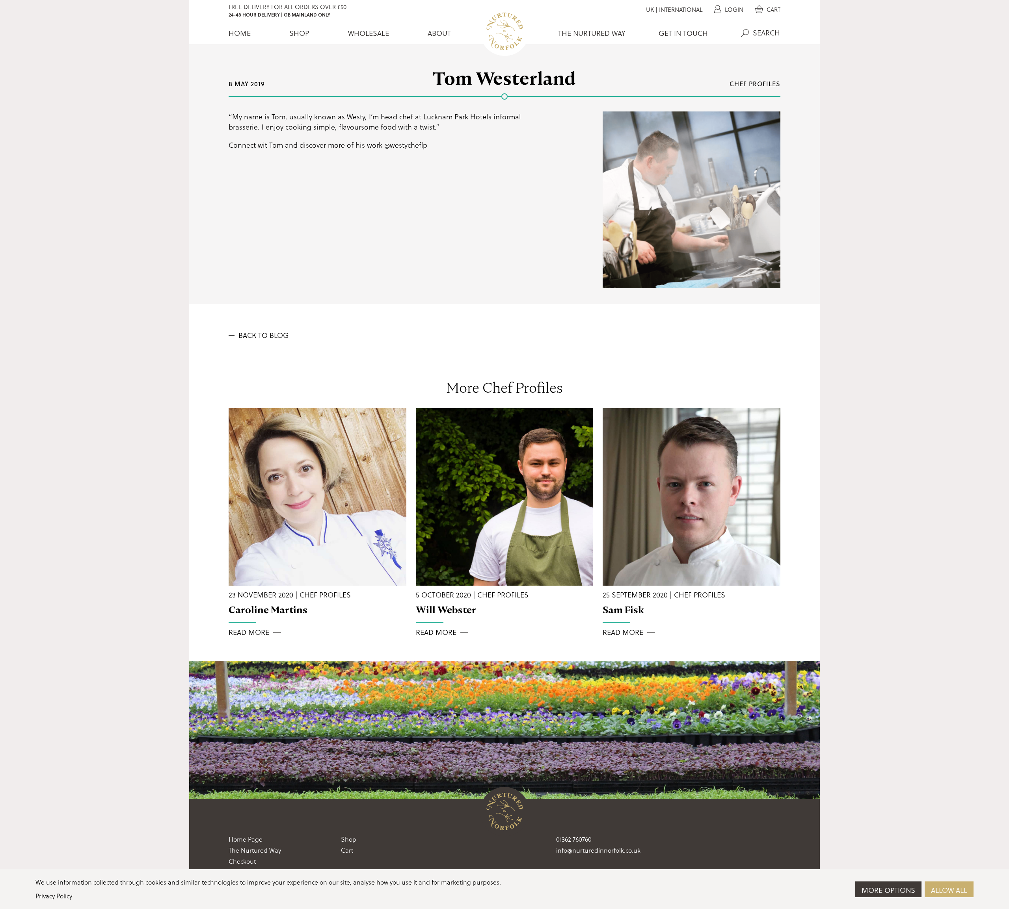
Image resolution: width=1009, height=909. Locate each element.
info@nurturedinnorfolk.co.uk (598, 850)
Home (240, 33)
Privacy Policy (53, 895)
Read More (249, 632)
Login (733, 9)
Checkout (242, 861)
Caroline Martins (268, 610)
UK (650, 9)
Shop (299, 33)
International (680, 9)
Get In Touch (683, 33)
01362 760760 (574, 839)
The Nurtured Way (591, 33)
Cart (772, 9)
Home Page (245, 839)
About (439, 33)
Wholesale (368, 33)
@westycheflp (405, 144)
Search (745, 33)
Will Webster (446, 610)
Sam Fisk (623, 610)
